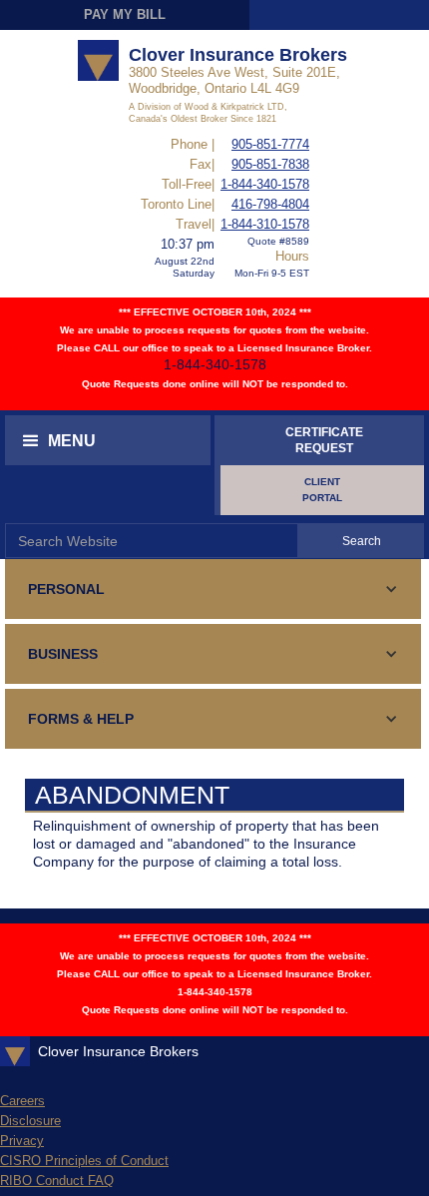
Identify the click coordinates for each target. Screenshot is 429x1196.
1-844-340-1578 (264, 184)
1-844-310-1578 (264, 224)
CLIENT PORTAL (322, 489)
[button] (108, 440)
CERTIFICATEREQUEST (324, 440)
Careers (22, 1100)
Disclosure (30, 1120)
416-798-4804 (270, 204)
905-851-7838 (270, 164)
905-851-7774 (270, 144)
